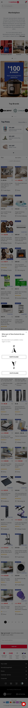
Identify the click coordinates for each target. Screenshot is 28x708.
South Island (14, 373)
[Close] (26, 332)
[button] (24, 704)
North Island (14, 357)
